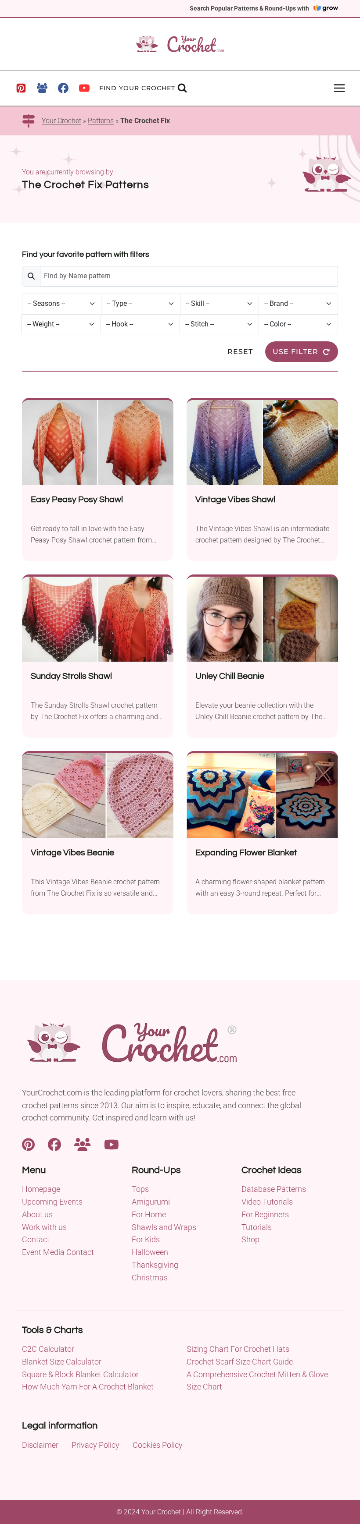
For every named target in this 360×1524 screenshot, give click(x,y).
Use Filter (295, 351)
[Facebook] (63, 88)
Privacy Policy (95, 1445)
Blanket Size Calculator (61, 1361)
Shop (250, 1239)
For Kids (146, 1239)
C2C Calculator (48, 1349)
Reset (240, 351)
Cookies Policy (158, 1445)
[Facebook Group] (42, 88)
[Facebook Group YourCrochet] (82, 1143)
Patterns (101, 121)
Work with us (44, 1227)
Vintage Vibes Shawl (235, 499)
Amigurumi (151, 1201)
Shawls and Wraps (164, 1227)
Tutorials (256, 1227)
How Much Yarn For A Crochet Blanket (88, 1386)
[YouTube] (84, 88)
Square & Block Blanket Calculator (80, 1374)
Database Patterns (273, 1189)
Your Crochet (61, 121)
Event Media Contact (58, 1252)
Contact (36, 1239)
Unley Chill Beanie (229, 676)
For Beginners (265, 1214)
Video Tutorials (267, 1201)
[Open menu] (339, 88)
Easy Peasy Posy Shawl (77, 499)
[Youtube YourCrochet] (111, 1143)
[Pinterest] (21, 88)
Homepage (41, 1189)
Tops (140, 1189)
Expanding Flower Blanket (246, 852)
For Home (149, 1214)
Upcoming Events (52, 1201)
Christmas (150, 1277)
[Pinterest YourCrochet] (28, 1143)
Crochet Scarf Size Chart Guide (240, 1361)
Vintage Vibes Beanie (72, 852)
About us (37, 1214)
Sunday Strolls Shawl (71, 676)
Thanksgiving (155, 1264)
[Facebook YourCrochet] (54, 1143)
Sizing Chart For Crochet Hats (238, 1349)
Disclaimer (40, 1445)
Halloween (150, 1252)
